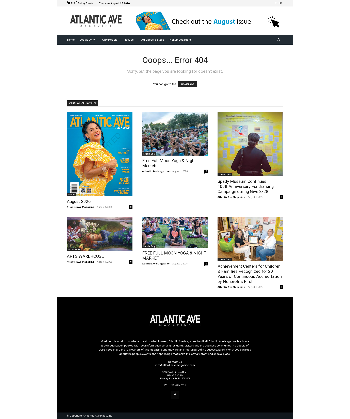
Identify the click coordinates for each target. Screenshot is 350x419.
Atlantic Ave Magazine (80, 206)
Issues (71, 194)
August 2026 (79, 201)
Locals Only (149, 153)
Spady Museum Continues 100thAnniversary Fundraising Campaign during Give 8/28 (246, 186)
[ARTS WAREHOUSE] (99, 234)
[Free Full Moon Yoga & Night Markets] (175, 134)
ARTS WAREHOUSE (85, 256)
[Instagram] (280, 3)
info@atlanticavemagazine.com (175, 365)
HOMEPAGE (187, 84)
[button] (278, 40)
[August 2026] (99, 154)
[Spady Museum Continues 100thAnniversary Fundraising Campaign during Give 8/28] (250, 144)
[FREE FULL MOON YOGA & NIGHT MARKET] (175, 232)
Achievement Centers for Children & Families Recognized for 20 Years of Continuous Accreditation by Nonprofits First (250, 274)
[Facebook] (275, 3)
